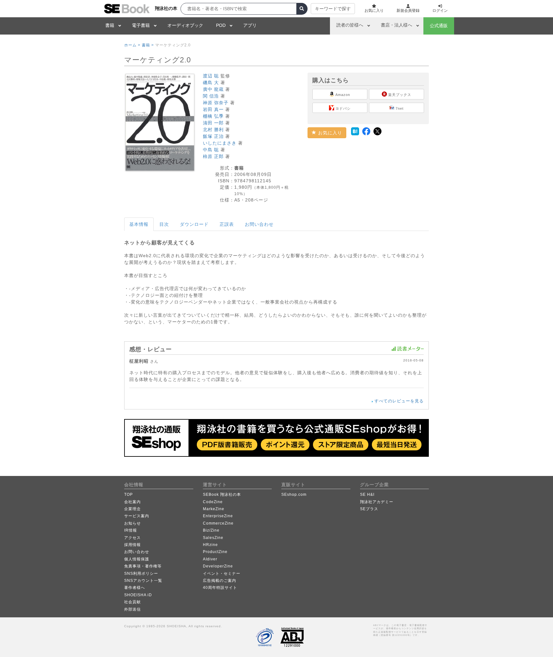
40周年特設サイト (220, 587)
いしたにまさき (219, 143)
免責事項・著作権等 (143, 566)
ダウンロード (194, 224)
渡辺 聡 (211, 75)
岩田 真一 (213, 109)
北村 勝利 (213, 129)
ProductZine (215, 552)
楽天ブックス (399, 95)
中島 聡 (211, 149)
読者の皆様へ (349, 25)
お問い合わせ (259, 224)
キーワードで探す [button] (333, 8)
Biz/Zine (211, 530)
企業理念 (132, 509)
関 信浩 (211, 96)
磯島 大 (211, 82)
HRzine (210, 544)
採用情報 (132, 544)
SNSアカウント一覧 (143, 580)
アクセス (132, 537)
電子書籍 (141, 25)
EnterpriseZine (218, 516)
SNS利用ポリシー (141, 573)
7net (399, 108)
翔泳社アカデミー (376, 502)
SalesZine (213, 537)
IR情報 (130, 530)
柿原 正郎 (213, 156)
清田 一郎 (213, 122)
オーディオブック (185, 25)
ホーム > (132, 45)
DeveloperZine (218, 566)
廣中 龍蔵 (213, 89)
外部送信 (132, 609)
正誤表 (227, 224)
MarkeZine (213, 509)
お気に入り (329, 132)
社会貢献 (132, 602)
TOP (128, 494)
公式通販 (439, 25)
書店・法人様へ (396, 25)
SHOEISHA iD (138, 595)
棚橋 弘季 (213, 116)
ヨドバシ (342, 108)
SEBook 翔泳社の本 (222, 494)
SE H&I (367, 494)
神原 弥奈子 (215, 102)
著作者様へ (134, 587)
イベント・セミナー (221, 573)
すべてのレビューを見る (399, 401)
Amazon (342, 95)
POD (221, 25)
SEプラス (369, 509)
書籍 (109, 25)
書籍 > (148, 45)
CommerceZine (218, 523)
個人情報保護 (136, 559)
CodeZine (213, 502)
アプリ (250, 25)
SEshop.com (294, 494)
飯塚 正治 (213, 136)
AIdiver (210, 559)
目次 (164, 224)
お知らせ (132, 523)
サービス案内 (136, 516)
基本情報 (138, 224)
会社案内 (132, 502)
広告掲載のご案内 (219, 580)
